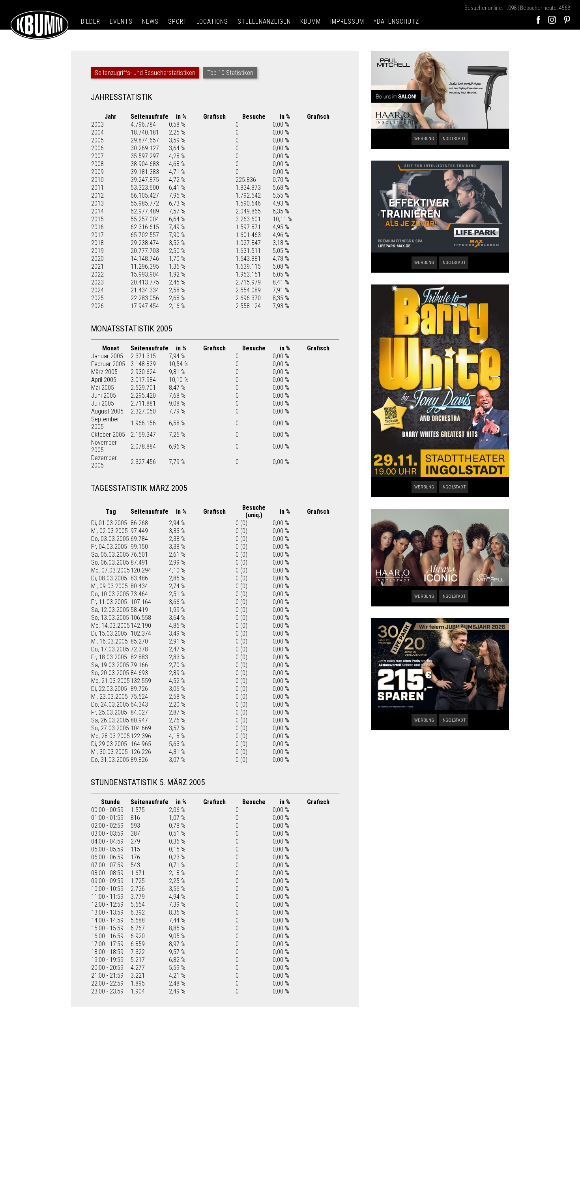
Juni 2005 (103, 395)
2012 (97, 195)
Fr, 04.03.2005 (109, 546)
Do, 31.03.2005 (110, 759)
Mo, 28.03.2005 (110, 736)
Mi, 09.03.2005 (109, 586)
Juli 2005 (102, 403)
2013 (97, 203)
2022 (97, 274)
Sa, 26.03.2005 (110, 720)
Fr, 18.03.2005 (109, 657)
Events (121, 21)
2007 (97, 156)
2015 (97, 219)
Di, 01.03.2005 (109, 523)
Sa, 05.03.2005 (110, 554)
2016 (97, 227)
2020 (97, 258)
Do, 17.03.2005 (110, 649)
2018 (97, 243)
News (150, 21)
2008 (97, 164)
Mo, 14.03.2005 (110, 625)
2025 (97, 298)
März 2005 (104, 372)
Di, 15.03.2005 (109, 633)
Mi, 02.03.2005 (109, 531)
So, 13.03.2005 (110, 617)
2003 (97, 124)
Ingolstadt (454, 138)
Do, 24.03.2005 (110, 704)
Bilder (90, 21)
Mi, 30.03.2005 (109, 752)
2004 (97, 132)
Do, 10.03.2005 (110, 594)
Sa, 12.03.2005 (110, 610)
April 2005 (103, 380)
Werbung (424, 138)
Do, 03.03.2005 (110, 539)
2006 (97, 148)
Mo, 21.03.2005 (110, 681)
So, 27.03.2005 (110, 728)
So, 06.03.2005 (110, 562)
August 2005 (107, 411)
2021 (97, 266)
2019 (97, 250)
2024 (97, 290)
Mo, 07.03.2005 (110, 570)
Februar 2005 (108, 364)
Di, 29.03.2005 (109, 744)
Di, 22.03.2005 (109, 688)
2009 (97, 172)
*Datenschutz (396, 21)
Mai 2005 (102, 387)
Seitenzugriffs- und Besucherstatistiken (145, 73)
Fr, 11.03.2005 (109, 602)
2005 (97, 140)
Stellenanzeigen (264, 21)
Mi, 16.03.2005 (109, 641)
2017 (97, 235)
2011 (97, 187)
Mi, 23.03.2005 (109, 696)
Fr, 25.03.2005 (109, 712)
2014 (97, 211)
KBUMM (310, 21)
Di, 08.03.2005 (109, 578)
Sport (177, 21)
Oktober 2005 (108, 434)
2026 (97, 306)
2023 (97, 282)
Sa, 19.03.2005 (110, 665)
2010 (97, 179)
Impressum (347, 21)
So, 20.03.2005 (110, 673)
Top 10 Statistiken (230, 73)
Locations (212, 21)
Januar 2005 (107, 356)
